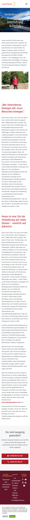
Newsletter (5, 487)
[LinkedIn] (25, 482)
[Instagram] (23, 482)
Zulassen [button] (12, 516)
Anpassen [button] (5, 516)
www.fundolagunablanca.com (11, 402)
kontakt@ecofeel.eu (18, 500)
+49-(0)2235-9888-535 (15, 493)
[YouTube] (25, 479)
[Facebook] (23, 479)
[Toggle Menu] (26, 4)
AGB (5, 489)
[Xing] (24, 485)
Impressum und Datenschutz (6, 482)
